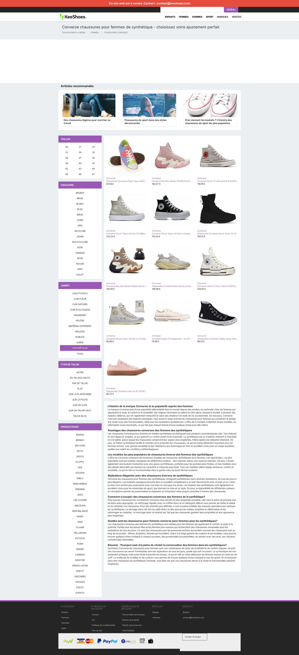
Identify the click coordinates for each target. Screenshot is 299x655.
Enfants (65, 612)
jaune (80, 236)
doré (80, 220)
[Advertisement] (93, 61)
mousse (80, 331)
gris (80, 225)
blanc (80, 203)
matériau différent (80, 326)
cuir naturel (80, 304)
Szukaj (231, 9)
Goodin (80, 472)
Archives (156, 617)
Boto (80, 451)
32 (93, 147)
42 (66, 168)
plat (80, 388)
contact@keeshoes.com (173, 3)
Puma (80, 543)
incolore (80, 231)
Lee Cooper (80, 500)
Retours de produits (130, 620)
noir (80, 247)
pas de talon (80, 383)
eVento (80, 592)
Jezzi (80, 494)
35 (93, 152)
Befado (80, 440)
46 (80, 174)
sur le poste (80, 399)
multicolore (80, 242)
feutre (80, 320)
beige (80, 198)
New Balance (80, 511)
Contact (95, 614)
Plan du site (97, 630)
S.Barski (80, 554)
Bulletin (186, 612)
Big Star (80, 445)
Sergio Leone (80, 565)
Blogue (156, 612)
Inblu (80, 478)
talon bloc (80, 416)
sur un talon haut (80, 410)
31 (80, 147)
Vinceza (80, 582)
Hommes (65, 623)
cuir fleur (80, 298)
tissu (80, 353)
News (80, 516)
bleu (80, 209)
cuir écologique (80, 309)
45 (66, 174)
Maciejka (80, 505)
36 (66, 157)
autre (79, 372)
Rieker (80, 549)
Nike (80, 522)
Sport (64, 628)
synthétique (80, 348)
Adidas (80, 434)
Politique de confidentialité (103, 625)
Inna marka (80, 483)
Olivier (80, 527)
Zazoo (80, 587)
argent (80, 192)
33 (66, 152)
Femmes (65, 617)
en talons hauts (80, 377)
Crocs (80, 456)
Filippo (80, 462)
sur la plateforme (80, 394)
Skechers (80, 576)
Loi (93, 620)
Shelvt (80, 571)
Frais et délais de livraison (133, 614)
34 (80, 152)
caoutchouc (80, 293)
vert (80, 269)
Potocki (80, 538)
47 (93, 174)
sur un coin (80, 405)
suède (79, 342)
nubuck (80, 337)
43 (80, 168)
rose (80, 258)
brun (80, 214)
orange (80, 252)
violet (80, 274)
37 (80, 157)
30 (66, 147)
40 (80, 163)
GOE (80, 467)
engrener (80, 315)
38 (93, 157)
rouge (80, 263)
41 (93, 163)
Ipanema (80, 489)
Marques (222, 16)
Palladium (80, 532)
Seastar (80, 560)
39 (66, 163)
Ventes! (236, 16)
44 (93, 168)
